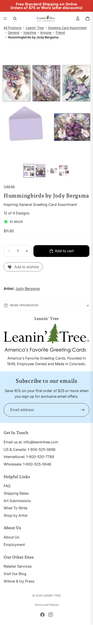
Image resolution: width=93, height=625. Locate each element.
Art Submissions (17, 500)
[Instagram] (50, 614)
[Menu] (5, 18)
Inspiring (29, 32)
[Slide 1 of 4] (29, 170)
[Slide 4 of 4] (64, 170)
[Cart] (88, 18)
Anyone (45, 32)
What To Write (15, 508)
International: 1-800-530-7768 (29, 456)
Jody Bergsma (27, 288)
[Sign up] (82, 410)
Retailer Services (18, 566)
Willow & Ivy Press (19, 581)
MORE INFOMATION (24, 305)
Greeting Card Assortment (67, 28)
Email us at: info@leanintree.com (31, 442)
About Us (11, 537)
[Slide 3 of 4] (52, 170)
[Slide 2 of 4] (41, 170)
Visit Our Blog (15, 573)
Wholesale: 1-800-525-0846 (27, 464)
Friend (60, 32)
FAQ (7, 486)
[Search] (15, 18)
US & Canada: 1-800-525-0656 (30, 449)
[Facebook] (42, 614)
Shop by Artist (15, 515)
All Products (12, 28)
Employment (14, 544)
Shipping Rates (16, 493)
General (13, 32)
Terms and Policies (47, 604)
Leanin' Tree (35, 28)
